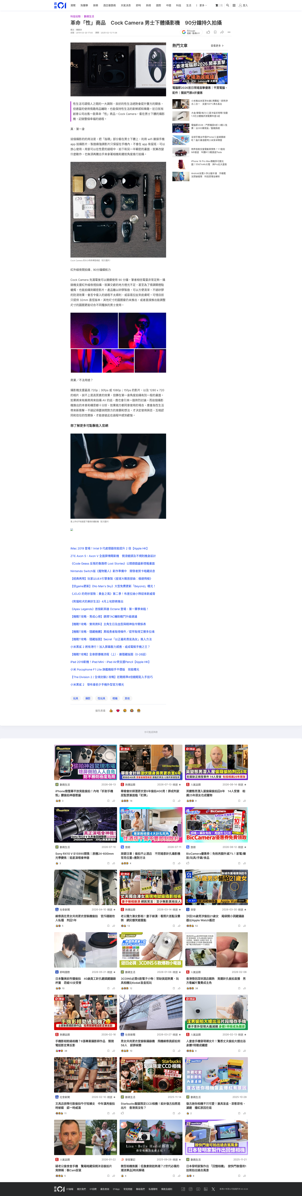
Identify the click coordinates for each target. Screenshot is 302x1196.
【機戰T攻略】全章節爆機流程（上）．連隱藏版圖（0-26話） (109, 654)
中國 (168, 5)
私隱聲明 (153, 1189)
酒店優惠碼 (109, 5)
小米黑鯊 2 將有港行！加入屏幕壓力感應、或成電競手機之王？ (110, 646)
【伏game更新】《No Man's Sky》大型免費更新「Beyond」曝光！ (113, 586)
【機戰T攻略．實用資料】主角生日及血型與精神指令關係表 (108, 624)
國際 (158, 5)
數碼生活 (89, 16)
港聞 (73, 5)
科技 (178, 5)
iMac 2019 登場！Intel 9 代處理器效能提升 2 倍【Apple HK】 (109, 548)
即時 (138, 5)
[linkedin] (206, 1189)
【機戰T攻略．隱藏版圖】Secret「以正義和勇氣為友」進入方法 (111, 639)
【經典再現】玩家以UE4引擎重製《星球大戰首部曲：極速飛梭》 (111, 578)
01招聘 (93, 1189)
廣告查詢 (104, 1189)
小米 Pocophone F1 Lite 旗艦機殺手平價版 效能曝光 (104, 669)
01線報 (69, 1189)
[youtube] (198, 1189)
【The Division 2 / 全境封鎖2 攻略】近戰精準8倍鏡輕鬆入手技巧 (111, 677)
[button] (215, 32)
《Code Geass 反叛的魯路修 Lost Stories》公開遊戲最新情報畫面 (112, 563)
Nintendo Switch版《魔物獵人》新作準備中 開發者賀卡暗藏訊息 (112, 571)
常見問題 (127, 1189)
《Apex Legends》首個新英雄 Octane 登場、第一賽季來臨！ (109, 609)
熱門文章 (179, 45)
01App (116, 1189)
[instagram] (191, 1189)
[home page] (60, 5)
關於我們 (81, 1189)
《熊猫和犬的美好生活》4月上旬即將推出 (96, 601)
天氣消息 (126, 5)
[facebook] (183, 1189)
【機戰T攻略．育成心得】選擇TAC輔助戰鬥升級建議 (103, 616)
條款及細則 (166, 1189)
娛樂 (95, 5)
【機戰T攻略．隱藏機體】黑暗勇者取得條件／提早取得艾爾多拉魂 (112, 631)
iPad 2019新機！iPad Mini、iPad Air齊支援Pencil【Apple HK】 (110, 662)
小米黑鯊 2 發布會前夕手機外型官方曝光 (97, 684)
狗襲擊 (84, 5)
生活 (188, 5)
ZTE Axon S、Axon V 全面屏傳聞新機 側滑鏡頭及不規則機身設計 (113, 556)
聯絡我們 (140, 1189)
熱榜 (148, 5)
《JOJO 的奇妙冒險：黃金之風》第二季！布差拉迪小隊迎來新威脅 (112, 593)
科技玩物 (75, 16)
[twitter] (213, 1189)
